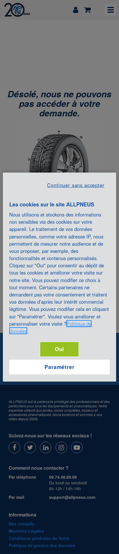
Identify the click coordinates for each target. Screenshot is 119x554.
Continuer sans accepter (75, 184)
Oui (59, 349)
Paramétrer (59, 366)
